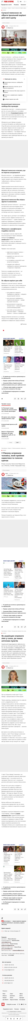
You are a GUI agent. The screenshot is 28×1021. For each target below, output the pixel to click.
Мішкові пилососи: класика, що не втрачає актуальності (12, 87)
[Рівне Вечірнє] (10, 1)
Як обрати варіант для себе (11, 99)
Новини (4, 10)
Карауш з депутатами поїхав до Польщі (13, 380)
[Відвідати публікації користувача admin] (3, 27)
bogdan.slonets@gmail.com (7, 945)
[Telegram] (26, 1004)
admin (6, 473)
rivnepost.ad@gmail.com (18, 950)
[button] (2, 1)
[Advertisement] (14, 154)
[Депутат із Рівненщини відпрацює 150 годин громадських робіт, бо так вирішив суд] (23, 433)
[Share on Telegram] (17, 1018)
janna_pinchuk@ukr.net (6, 948)
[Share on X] (10, 1018)
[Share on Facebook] (7, 1018)
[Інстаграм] (24, 1004)
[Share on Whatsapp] (14, 1018)
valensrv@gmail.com (6, 942)
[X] (20, 1004)
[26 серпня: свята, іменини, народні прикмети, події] (23, 418)
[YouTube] (22, 1004)
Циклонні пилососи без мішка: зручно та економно (14, 91)
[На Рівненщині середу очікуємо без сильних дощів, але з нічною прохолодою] (23, 409)
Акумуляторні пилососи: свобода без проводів (13, 83)
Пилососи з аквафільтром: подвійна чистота (12, 95)
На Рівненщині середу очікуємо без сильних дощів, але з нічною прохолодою (9, 409)
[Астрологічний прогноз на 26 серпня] (23, 426)
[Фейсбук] (18, 1004)
